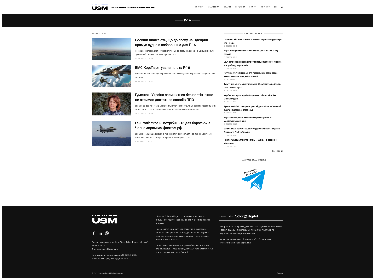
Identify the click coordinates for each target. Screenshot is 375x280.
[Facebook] (93, 233)
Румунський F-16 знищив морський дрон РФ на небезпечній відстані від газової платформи (252, 108)
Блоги (252, 7)
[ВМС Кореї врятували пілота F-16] (111, 76)
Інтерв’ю (240, 7)
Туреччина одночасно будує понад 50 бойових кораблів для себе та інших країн (253, 86)
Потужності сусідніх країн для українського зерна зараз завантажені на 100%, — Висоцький (250, 75)
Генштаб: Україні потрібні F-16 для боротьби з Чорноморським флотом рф (172, 125)
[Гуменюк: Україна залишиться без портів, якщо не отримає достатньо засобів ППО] (111, 104)
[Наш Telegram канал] (253, 179)
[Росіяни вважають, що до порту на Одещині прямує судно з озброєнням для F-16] (111, 49)
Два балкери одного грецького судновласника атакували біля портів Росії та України (252, 130)
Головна (96, 33)
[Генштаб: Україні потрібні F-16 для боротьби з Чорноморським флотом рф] (111, 133)
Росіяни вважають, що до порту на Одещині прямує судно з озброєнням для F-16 (171, 42)
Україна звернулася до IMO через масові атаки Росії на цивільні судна (250, 97)
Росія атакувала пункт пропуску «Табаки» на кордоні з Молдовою (250, 142)
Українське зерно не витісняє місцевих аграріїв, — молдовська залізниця (247, 119)
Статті (227, 7)
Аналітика (213, 7)
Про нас (265, 7)
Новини (199, 7)
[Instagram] (107, 233)
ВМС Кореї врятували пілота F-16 (162, 68)
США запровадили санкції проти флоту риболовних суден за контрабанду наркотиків (253, 63)
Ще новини (277, 151)
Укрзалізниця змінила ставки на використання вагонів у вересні (251, 52)
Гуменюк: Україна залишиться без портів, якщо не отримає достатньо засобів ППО (174, 97)
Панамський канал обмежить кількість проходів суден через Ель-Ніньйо (253, 41)
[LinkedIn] (100, 233)
